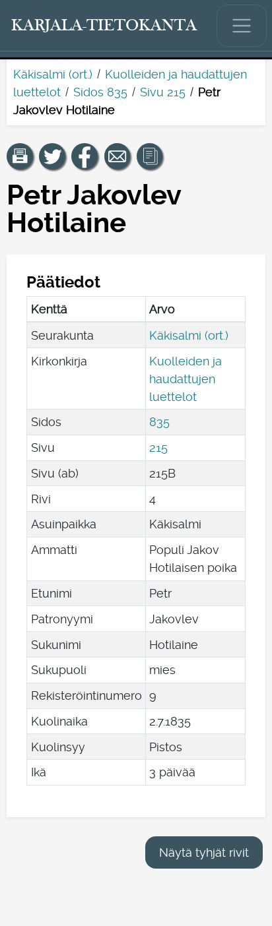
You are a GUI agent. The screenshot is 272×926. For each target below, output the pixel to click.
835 (159, 422)
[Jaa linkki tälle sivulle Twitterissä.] (52, 156)
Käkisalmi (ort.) (52, 74)
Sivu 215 (163, 92)
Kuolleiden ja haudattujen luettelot (185, 379)
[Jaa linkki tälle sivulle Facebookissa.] (84, 156)
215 (158, 447)
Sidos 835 (100, 92)
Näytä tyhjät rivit (204, 852)
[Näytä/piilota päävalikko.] (242, 26)
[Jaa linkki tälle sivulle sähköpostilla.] (117, 156)
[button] (20, 156)
